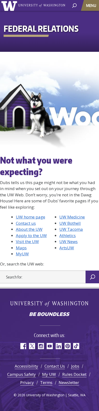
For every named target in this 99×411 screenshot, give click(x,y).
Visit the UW (27, 241)
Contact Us (54, 366)
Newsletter (69, 382)
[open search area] (74, 5)
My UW (49, 374)
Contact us (26, 223)
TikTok (76, 346)
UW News (68, 241)
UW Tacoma (71, 229)
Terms (46, 382)
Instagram (40, 346)
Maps (21, 248)
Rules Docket (74, 374)
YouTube (49, 346)
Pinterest (67, 346)
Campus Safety (21, 374)
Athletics (67, 235)
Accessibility (26, 366)
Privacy (27, 382)
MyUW (22, 254)
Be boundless (49, 315)
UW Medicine (72, 217)
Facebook (23, 346)
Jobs (75, 366)
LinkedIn (58, 346)
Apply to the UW (31, 235)
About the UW (29, 229)
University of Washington (10, 5)
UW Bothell (70, 223)
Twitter (32, 346)
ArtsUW (66, 248)
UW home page (30, 217)
